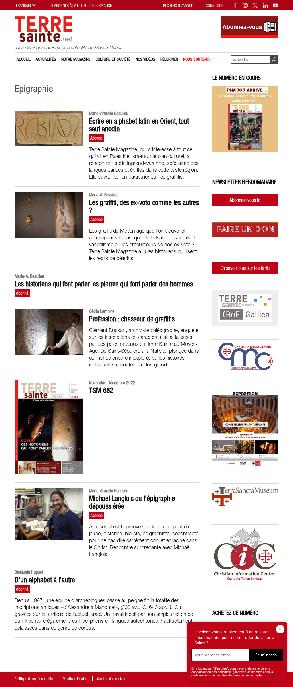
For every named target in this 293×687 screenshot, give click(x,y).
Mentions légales (75, 678)
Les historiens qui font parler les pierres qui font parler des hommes (104, 284)
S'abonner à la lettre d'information (81, 5)
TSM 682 (101, 390)
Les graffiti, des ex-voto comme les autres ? (144, 206)
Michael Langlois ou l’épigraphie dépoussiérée (132, 502)
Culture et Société (113, 59)
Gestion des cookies (111, 678)
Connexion (215, 5)
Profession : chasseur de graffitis (132, 319)
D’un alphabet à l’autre (45, 580)
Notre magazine (75, 59)
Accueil (24, 59)
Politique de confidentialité (34, 678)
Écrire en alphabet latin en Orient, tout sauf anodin (139, 125)
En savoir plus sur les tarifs (245, 268)
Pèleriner (169, 59)
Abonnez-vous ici (245, 200)
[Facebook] (235, 5)
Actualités (46, 59)
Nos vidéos (145, 59)
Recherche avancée (179, 5)
